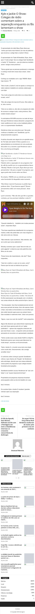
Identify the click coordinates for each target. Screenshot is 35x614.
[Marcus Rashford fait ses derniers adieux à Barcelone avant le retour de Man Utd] (29, 508)
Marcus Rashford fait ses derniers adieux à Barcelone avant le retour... (10, 508)
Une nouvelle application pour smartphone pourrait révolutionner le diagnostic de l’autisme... (11, 567)
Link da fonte (5, 401)
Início (2, 6)
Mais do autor (25, 456)
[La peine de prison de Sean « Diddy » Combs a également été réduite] (17, 464)
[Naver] (3, 36)
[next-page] (19, 478)
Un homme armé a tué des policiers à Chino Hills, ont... (10, 527)
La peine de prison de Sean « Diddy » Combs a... (10, 498)
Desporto (3, 587)
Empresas (4, 596)
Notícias (7, 6)
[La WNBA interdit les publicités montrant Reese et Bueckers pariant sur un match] (29, 558)
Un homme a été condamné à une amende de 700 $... (11, 488)
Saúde (3, 598)
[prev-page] (16, 478)
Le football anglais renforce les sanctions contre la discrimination (11, 537)
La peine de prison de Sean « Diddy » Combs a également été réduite (17, 472)
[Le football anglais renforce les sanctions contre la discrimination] (29, 537)
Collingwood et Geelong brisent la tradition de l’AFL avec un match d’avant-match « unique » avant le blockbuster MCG (28, 471)
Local (2, 584)
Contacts (17, 609)
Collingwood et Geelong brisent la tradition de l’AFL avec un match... (11, 518)
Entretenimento (5, 590)
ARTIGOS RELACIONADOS (12, 456)
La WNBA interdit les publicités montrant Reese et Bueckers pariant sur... (11, 556)
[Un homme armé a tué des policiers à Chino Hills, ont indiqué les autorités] (29, 530)
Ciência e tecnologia (6, 593)
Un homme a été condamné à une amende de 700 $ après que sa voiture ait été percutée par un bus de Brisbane (6, 471)
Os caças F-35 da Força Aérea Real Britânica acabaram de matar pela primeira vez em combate (26, 424)
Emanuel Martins (7, 30)
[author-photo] (17, 444)
